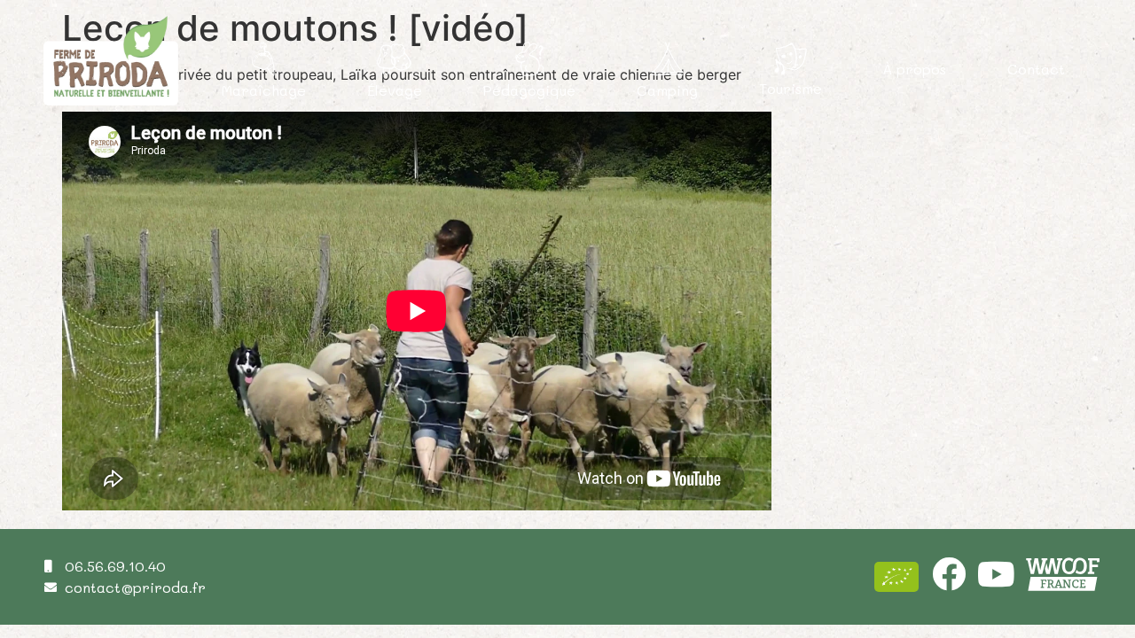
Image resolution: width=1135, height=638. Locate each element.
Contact (1036, 68)
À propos (914, 68)
